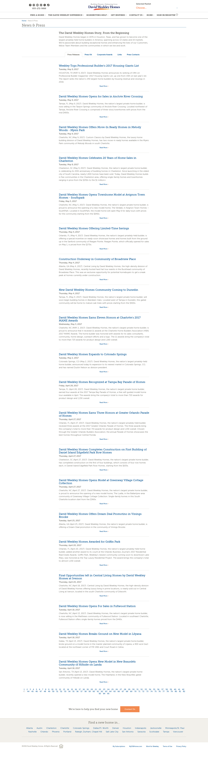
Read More (103, 86)
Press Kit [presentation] (88, 55)
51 (57, 691)
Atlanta (29, 728)
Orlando (44, 732)
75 (155, 691)
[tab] (73, 54)
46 (37, 691)
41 (179, 689)
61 (98, 691)
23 (104, 689)
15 (72, 689)
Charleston (51, 728)
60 (94, 691)
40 (175, 689)
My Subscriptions (119, 746)
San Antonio (128, 732)
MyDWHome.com (135, 746)
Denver (115, 728)
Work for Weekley (152, 746)
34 (150, 689)
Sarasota (141, 732)
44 (28, 691)
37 (162, 689)
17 (80, 689)
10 (52, 689)
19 (88, 689)
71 (139, 691)
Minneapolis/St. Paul (174, 728)
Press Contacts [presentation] (133, 55)
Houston (127, 728)
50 (53, 691)
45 (32, 691)
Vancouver (178, 732)
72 (143, 691)
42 (183, 689)
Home (24, 21)
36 (158, 689)
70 (135, 691)
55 (73, 691)
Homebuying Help (96, 15)
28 (125, 689)
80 (176, 691)
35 (154, 689)
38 (167, 689)
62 (102, 691)
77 (164, 691)
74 (151, 691)
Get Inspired (118, 15)
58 (85, 691)
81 (180, 691)
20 (92, 689)
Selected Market (143, 4)
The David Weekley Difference (65, 15)
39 (171, 689)
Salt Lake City (112, 732)
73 (147, 691)
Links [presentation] (119, 55)
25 (112, 689)
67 (123, 691)
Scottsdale (154, 732)
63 (106, 691)
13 (64, 689)
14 (68, 689)
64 (110, 691)
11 (56, 689)
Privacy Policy (181, 746)
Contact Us (136, 15)
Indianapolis (140, 728)
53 (65, 691)
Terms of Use (167, 746)
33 (146, 689)
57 (81, 691)
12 (60, 689)
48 (45, 691)
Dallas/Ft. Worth (100, 728)
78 (168, 691)
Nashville (32, 732)
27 (121, 689)
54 (69, 691)
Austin (39, 728)
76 (160, 691)
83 (100, 694)
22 (100, 689)
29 (129, 689)
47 (41, 691)
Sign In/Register (166, 15)
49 (49, 691)
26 (117, 689)
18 (84, 689)
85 (108, 694)
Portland (67, 732)
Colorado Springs (81, 728)
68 (127, 691)
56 (77, 691)
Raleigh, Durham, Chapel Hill (88, 732)
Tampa (166, 732)
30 (133, 689)
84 (104, 694)
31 (137, 689)
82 (184, 691)
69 (131, 691)
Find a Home (37, 15)
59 (90, 691)
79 (172, 691)
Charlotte (64, 728)
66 (119, 691)
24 (108, 689)
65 (115, 691)
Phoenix (55, 732)
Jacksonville (155, 728)
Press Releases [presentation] (73, 55)
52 (61, 691)
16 (76, 689)
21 (96, 689)
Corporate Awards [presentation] (104, 55)
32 (141, 689)
